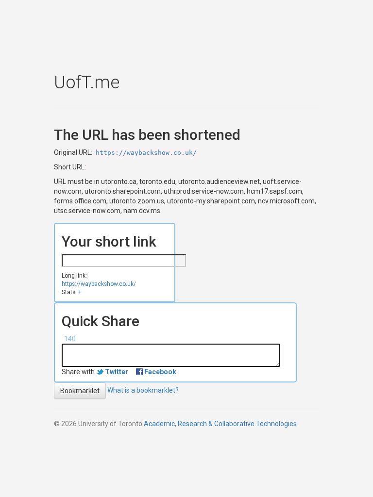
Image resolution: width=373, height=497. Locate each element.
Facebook (160, 372)
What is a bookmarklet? (143, 390)
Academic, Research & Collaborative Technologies (220, 424)
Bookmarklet (80, 391)
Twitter (116, 372)
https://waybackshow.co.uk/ (146, 152)
